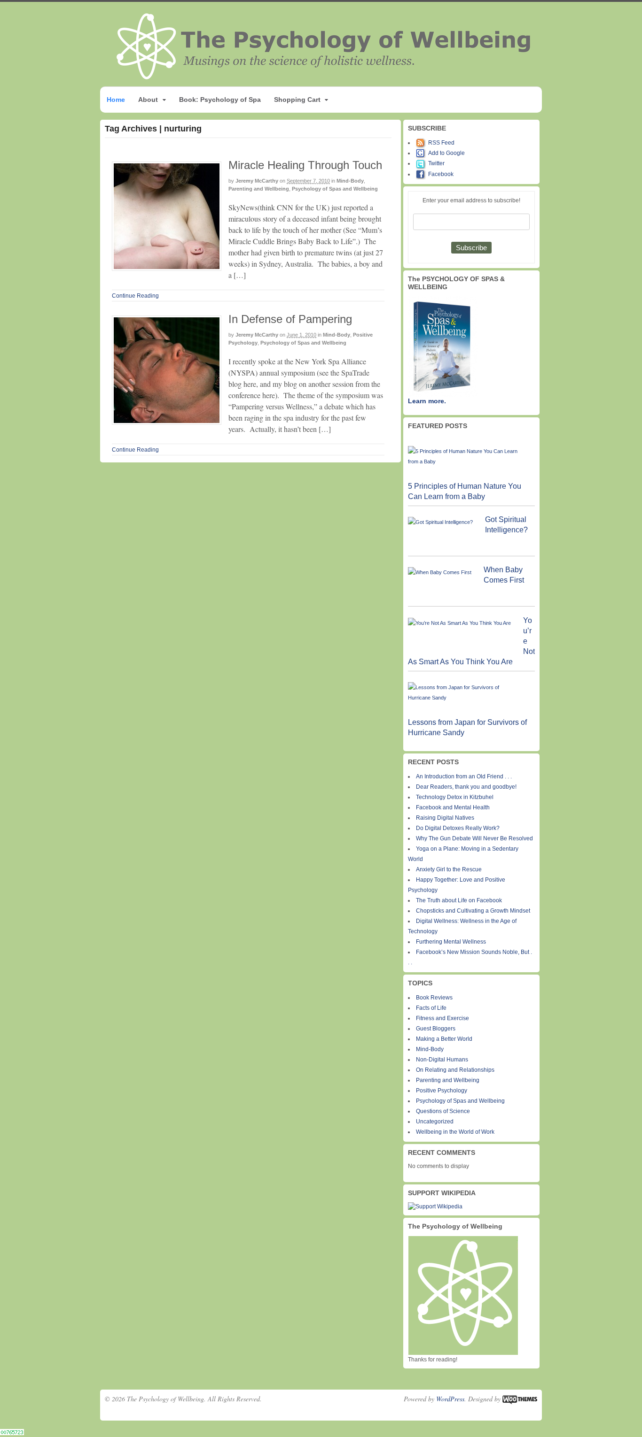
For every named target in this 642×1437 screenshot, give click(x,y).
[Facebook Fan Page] (422, 174)
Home (116, 99)
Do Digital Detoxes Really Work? (458, 828)
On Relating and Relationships (455, 1070)
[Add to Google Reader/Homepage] (422, 153)
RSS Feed (441, 142)
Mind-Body (350, 181)
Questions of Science (443, 1111)
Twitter (436, 163)
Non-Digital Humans (442, 1059)
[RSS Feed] (422, 142)
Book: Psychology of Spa (220, 99)
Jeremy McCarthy (256, 181)
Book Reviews (434, 997)
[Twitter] (422, 163)
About (148, 99)
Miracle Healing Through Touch (305, 165)
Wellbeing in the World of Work (455, 1132)
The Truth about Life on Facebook (459, 900)
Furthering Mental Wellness (451, 941)
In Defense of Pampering (290, 319)
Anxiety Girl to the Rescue (449, 869)
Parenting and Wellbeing (258, 189)
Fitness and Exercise (442, 1018)
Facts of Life (431, 1008)
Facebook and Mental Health (453, 807)
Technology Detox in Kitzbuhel (454, 797)
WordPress (450, 1398)
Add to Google (446, 153)
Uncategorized (435, 1121)
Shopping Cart (297, 99)
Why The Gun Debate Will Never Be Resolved (474, 838)
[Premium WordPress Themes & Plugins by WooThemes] (519, 1398)
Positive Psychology (441, 1090)
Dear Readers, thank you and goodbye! (466, 787)
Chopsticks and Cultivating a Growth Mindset (473, 910)
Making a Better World (444, 1039)
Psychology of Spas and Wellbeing (335, 189)
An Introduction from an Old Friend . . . (464, 776)
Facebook (441, 174)
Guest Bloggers (435, 1028)
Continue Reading (135, 295)
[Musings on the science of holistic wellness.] (324, 76)
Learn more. (427, 401)
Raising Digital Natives (445, 818)
